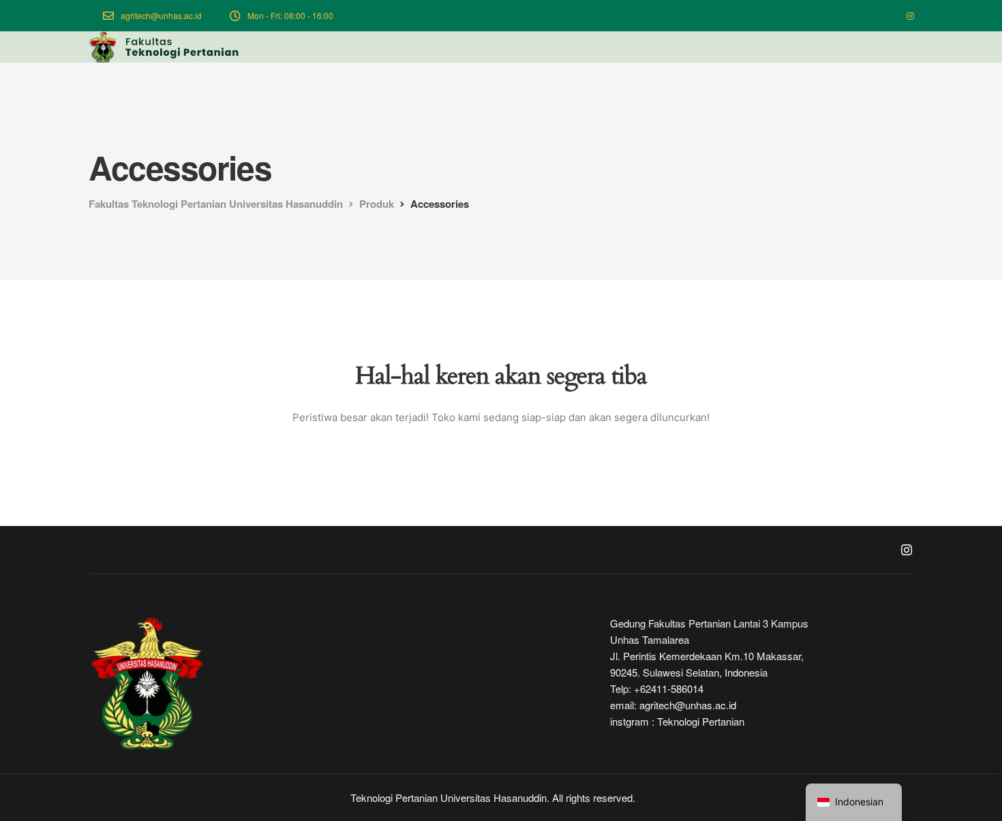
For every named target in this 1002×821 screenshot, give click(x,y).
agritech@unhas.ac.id (687, 705)
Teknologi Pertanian (700, 721)
